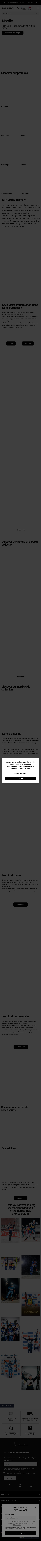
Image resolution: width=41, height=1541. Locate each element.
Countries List (20, 774)
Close (20, 779)
